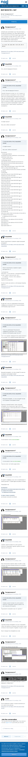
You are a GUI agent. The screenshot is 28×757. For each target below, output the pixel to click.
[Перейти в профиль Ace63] (2, 699)
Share (6, 736)
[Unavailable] (14, 417)
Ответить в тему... (9, 728)
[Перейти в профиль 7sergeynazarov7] (2, 28)
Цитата (14, 58)
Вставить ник (4, 58)
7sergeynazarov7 (8, 14)
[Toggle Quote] (3, 85)
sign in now (8, 722)
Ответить (14, 21)
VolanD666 (8, 64)
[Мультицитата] (10, 58)
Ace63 (7, 698)
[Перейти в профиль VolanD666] (2, 65)
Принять (14, 754)
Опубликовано (13, 28)
